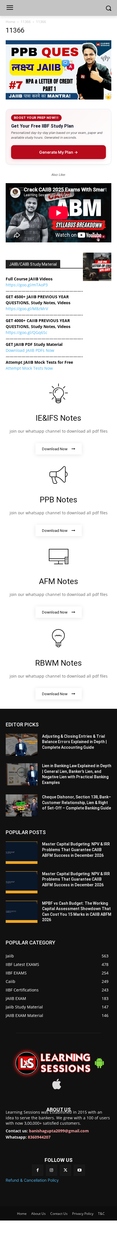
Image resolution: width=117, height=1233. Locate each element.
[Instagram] (51, 1170)
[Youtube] (79, 1170)
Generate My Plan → (58, 152)
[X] (65, 1170)
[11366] (58, 98)
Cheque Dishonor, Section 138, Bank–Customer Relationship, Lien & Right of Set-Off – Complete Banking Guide (76, 802)
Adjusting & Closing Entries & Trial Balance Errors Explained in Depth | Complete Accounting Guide (74, 742)
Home (10, 21)
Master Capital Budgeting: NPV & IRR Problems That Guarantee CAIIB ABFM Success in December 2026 (76, 849)
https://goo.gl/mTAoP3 (27, 284)
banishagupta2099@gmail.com (59, 1130)
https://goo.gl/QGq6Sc (26, 332)
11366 (26, 21)
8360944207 (39, 1137)
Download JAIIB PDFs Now (30, 350)
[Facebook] (37, 1170)
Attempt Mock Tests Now (29, 368)
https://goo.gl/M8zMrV (27, 308)
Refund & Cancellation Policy (32, 1180)
